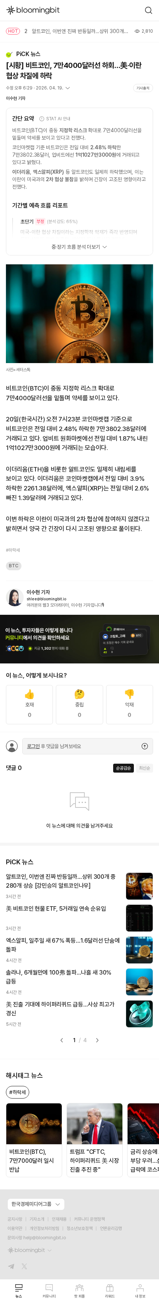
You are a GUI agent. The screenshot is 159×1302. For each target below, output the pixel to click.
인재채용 (59, 1219)
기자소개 (37, 1219)
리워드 (110, 1296)
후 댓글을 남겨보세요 (54, 746)
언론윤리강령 (111, 1228)
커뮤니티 (49, 1296)
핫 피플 (79, 1296)
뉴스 (19, 1296)
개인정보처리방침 (44, 1228)
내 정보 (140, 1296)
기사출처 (143, 88)
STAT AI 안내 (58, 118)
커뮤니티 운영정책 (89, 1219)
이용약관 (14, 1228)
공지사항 (14, 1219)
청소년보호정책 (79, 1228)
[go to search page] (148, 10)
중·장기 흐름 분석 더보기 (75, 247)
